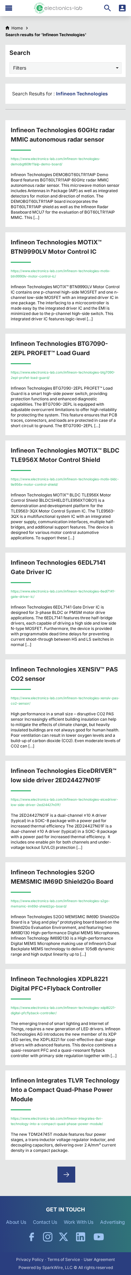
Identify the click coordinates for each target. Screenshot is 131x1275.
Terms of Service (63, 1259)
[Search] (107, 8)
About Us (16, 1222)
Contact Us (45, 1222)
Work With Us (78, 1222)
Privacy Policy (30, 1259)
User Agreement (99, 1259)
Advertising (112, 1222)
